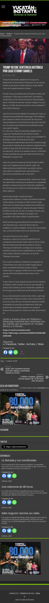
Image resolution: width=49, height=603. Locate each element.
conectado (41, 388)
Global (9, 34)
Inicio (2, 34)
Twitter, (21, 344)
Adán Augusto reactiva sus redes (20, 513)
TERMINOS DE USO (27, 593)
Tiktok (41, 344)
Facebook (11, 344)
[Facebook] (5, 352)
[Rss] (24, 596)
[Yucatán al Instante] (24, 10)
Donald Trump (12, 361)
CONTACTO (13, 593)
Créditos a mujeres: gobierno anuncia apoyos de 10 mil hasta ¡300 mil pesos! (31, 378)
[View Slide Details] (20, 409)
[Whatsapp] (15, 352)
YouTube (30, 344)
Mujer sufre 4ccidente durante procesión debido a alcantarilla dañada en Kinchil (17, 370)
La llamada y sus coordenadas (19, 460)
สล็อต (38, 593)
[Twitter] (10, 352)
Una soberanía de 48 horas (17, 486)
